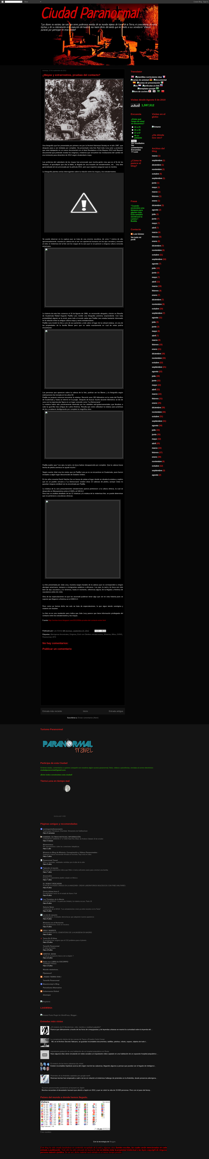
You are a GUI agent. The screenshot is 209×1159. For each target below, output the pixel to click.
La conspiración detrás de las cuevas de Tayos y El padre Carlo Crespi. (77, 1039)
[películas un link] (151, 86)
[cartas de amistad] (140, 80)
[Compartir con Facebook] (102, 631)
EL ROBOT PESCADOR (52, 884)
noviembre (157, 169)
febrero (155, 196)
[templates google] (146, 89)
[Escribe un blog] (98, 631)
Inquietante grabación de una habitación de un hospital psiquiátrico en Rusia (79, 1051)
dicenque (47, 995)
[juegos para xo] (136, 86)
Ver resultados (137, 143)
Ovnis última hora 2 (51, 891)
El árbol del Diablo (49, 948)
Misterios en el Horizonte (53, 923)
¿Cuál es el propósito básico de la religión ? (58, 956)
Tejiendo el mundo (50, 868)
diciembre (156, 165)
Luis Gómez (138, 234)
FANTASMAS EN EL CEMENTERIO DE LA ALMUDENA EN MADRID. (67, 932)
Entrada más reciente (52, 711)
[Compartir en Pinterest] (105, 631)
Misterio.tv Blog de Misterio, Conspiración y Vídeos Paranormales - (70, 852)
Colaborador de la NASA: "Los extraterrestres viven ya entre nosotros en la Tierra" (72, 909)
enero (154, 201)
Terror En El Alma (50, 938)
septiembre (157, 160)
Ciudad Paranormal (89, 14)
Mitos (114, 634)
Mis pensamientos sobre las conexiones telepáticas (61, 846)
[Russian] (162, 86)
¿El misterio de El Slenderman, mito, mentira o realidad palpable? (75, 1027)
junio (154, 183)
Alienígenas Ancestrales (59, 634)
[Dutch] (140, 86)
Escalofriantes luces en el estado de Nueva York (60, 893)
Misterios (107, 634)
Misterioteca (48, 845)
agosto (155, 210)
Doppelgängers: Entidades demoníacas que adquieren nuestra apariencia (68, 917)
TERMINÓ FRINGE (50, 964)
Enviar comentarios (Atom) (88, 718)
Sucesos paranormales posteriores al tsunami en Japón (63, 1088)
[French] (164, 77)
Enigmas (73, 634)
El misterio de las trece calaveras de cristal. (67, 1064)
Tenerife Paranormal (51, 946)
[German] (151, 80)
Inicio (85, 711)
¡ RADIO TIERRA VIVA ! (52, 977)
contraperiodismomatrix (53, 829)
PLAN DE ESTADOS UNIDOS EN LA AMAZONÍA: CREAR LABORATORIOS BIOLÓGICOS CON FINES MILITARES (84, 886)
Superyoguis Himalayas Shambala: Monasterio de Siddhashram (65, 831)
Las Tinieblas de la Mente (53, 899)
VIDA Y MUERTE (49, 930)
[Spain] (135, 83)
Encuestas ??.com (136, 151)
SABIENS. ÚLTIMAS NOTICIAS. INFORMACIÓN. (62, 837)
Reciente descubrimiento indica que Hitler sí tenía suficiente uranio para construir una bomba (75, 870)
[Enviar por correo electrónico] (95, 631)
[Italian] (162, 83)
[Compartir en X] (100, 631)
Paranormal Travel (50, 860)
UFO (54, 637)
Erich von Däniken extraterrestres (90, 634)
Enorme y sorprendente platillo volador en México (60, 878)
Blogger (112, 1142)
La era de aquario (50, 915)
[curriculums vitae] (148, 77)
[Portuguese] (158, 89)
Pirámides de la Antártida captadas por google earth (70, 1076)
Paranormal (46, 637)
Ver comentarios (137, 146)
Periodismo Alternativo (52, 988)
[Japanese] (150, 92)
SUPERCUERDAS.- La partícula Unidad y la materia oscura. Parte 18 (67, 901)
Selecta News (48, 907)
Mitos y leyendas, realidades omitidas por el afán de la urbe (64, 862)
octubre (155, 174)
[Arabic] (159, 92)
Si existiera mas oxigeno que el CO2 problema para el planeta (64, 940)
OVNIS (119, 634)
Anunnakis (47, 876)
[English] (133, 77)
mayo (154, 187)
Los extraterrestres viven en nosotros (56, 925)
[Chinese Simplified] (163, 92)
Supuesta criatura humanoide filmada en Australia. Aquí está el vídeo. (67, 854)
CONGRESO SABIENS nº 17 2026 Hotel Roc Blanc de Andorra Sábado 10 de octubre (73, 839)
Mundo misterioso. (50, 969)
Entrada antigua (116, 711)
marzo (155, 156)
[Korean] (155, 92)
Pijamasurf (47, 973)
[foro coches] (140, 92)
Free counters (45, 1132)
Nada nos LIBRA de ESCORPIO (55, 962)
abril (154, 228)
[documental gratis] (160, 80)
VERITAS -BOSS (49, 954)
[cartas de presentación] (148, 83)
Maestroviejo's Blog (51, 984)
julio (154, 214)
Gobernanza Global (51, 991)
